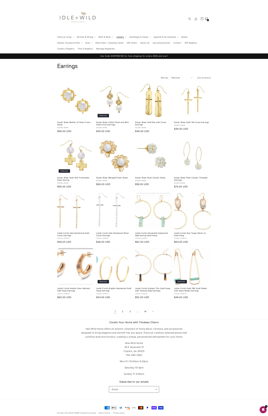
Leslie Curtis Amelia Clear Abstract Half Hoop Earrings (73, 289)
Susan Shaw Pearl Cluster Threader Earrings (191, 179)
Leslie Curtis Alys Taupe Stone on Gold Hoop (190, 234)
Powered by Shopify (88, 413)
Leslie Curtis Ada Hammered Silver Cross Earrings (112, 234)
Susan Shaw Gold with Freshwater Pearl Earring (73, 179)
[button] (65, 37)
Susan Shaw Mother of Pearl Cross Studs (73, 123)
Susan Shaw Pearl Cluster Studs (150, 178)
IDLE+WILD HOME (72, 413)
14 (145, 311)
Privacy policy (119, 413)
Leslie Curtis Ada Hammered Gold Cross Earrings (73, 234)
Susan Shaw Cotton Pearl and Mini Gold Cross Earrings (112, 123)
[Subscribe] (156, 389)
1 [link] (115, 311)
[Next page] (153, 311)
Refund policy (104, 413)
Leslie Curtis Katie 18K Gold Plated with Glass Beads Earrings (190, 289)
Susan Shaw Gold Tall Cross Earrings (191, 122)
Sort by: (164, 77)
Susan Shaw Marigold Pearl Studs (112, 178)
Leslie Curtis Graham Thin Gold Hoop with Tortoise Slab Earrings (152, 289)
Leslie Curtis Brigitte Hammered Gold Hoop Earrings (113, 289)
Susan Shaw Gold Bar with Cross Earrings (150, 123)
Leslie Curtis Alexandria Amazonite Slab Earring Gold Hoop (151, 234)
